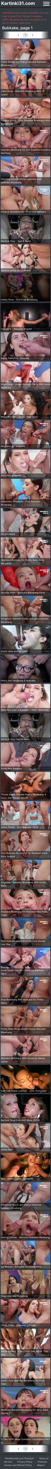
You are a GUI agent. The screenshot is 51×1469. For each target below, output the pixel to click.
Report (41, 1465)
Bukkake (10, 28)
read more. (25, 22)
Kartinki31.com (18, 3)
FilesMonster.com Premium (19, 1458)
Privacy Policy (24, 1461)
